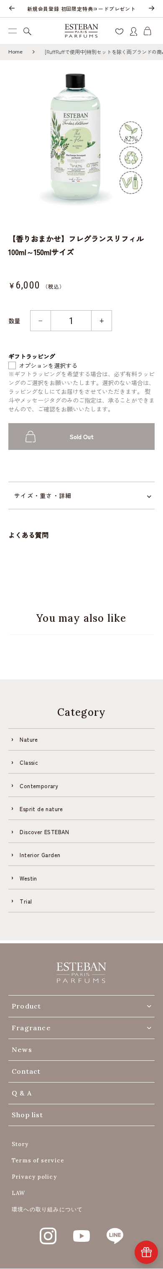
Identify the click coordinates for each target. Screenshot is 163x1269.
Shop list (27, 1115)
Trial (26, 901)
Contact (26, 1071)
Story (20, 1144)
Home (15, 52)
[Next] (151, 8)
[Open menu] (12, 31)
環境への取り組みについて (47, 1209)
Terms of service (38, 1160)
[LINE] (115, 1231)
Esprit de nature (41, 809)
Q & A (22, 1093)
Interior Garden (40, 855)
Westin (28, 878)
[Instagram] (48, 1231)
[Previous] (11, 8)
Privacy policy (34, 1176)
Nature (29, 739)
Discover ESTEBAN (44, 832)
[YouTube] (81, 1231)
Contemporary (39, 786)
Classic (29, 762)
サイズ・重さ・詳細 (42, 495)
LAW (18, 1193)
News (22, 1049)
